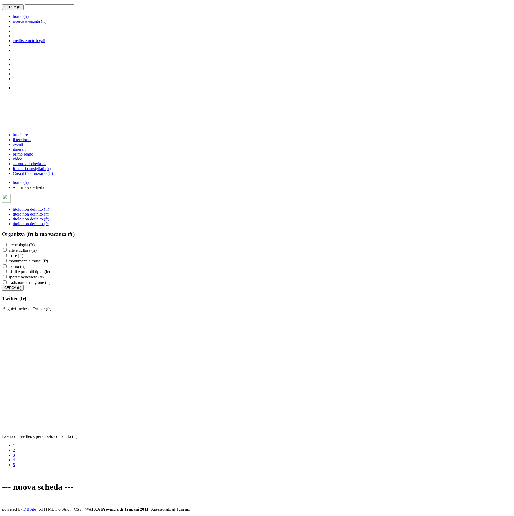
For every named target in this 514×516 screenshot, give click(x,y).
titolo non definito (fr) (31, 209)
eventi (18, 144)
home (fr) (21, 16)
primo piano (23, 154)
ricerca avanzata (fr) (29, 21)
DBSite (29, 509)
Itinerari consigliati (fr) (32, 168)
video (17, 159)
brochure (20, 135)
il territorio (22, 139)
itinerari (19, 149)
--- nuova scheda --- (29, 163)
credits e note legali (29, 40)
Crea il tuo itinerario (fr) (33, 173)
